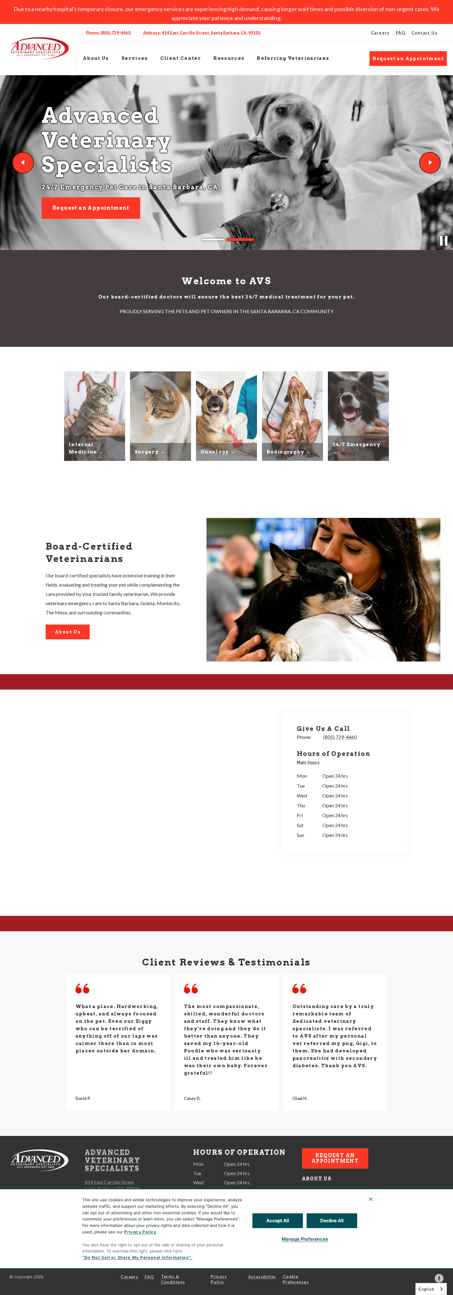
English (426, 1289)
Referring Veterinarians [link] (293, 58)
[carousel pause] (444, 241)
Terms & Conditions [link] (173, 1279)
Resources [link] (228, 58)
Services (134, 58)
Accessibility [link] (262, 1276)
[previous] (23, 163)
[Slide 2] (240, 239)
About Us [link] (67, 631)
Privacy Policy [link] (219, 1279)
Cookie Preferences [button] (296, 1279)
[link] (39, 48)
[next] (430, 163)
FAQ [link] (400, 32)
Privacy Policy (140, 1231)
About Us (96, 58)
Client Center (180, 58)
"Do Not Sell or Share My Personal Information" (136, 1257)
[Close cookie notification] (370, 1199)
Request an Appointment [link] (408, 58)
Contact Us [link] (424, 32)
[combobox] (431, 1289)
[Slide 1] (212, 239)
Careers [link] (380, 32)
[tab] (310, 763)
